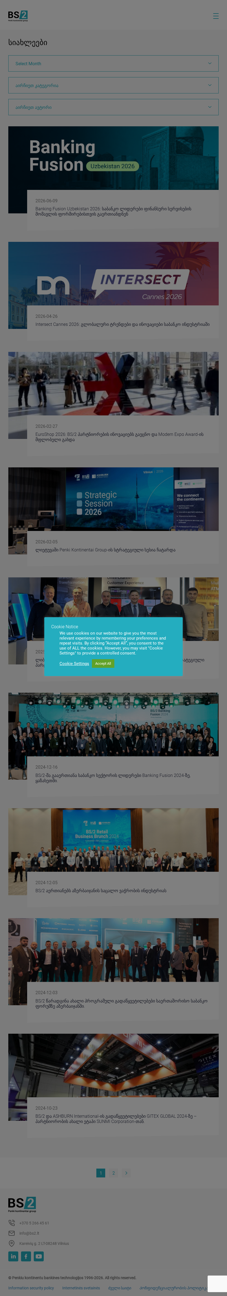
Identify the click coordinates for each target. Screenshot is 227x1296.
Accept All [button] (103, 663)
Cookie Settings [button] (74, 663)
